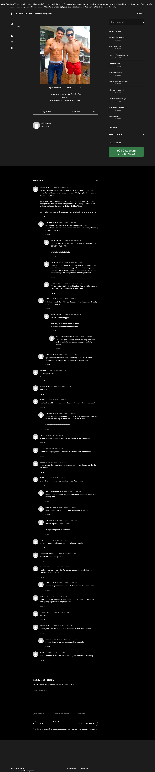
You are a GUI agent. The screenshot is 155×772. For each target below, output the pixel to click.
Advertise (84, 768)
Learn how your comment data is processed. (80, 729)
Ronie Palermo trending (116, 108)
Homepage (71, 768)
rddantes (46, 123)
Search (141, 22)
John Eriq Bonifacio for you (118, 99)
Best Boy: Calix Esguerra (117, 37)
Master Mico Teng (115, 46)
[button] (12, 13)
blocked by (126, 152)
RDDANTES (20, 14)
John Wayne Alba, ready (117, 90)
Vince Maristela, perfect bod (118, 81)
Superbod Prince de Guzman (118, 55)
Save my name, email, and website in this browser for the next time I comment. (48, 723)
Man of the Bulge (114, 64)
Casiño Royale (113, 116)
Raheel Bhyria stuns (115, 73)
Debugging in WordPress (140, 4)
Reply (42, 216)
